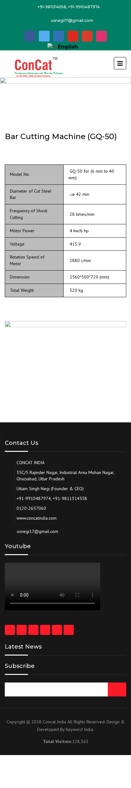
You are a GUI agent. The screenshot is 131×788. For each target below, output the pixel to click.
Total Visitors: (57, 741)
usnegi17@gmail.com (72, 20)
